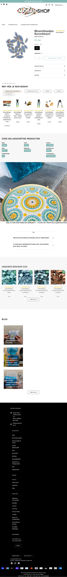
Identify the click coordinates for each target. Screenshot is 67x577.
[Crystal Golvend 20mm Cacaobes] (58, 277)
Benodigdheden (16, 459)
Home (3, 24)
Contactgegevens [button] (15, 408)
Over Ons (14, 508)
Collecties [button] (15, 430)
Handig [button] (14, 475)
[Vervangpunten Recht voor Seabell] (28, 103)
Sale (13, 466)
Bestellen (14, 503)
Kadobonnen (15, 469)
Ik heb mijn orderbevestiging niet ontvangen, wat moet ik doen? (31, 245)
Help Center (15, 482)
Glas (13, 450)
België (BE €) (27, 555)
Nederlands (58, 5)
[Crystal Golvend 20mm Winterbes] (41, 277)
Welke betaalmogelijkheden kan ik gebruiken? (31, 238)
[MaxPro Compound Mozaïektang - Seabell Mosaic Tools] (7, 103)
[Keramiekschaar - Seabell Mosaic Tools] (60, 103)
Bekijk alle (33, 299)
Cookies (14, 514)
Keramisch (15, 453)
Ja (3, 156)
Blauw (4, 145)
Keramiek (27, 150)
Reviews (36, 75)
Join (18, 545)
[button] (60, 30)
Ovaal (26, 145)
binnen (49, 150)
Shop (13, 435)
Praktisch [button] (15, 493)
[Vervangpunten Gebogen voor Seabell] (49, 103)
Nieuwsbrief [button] (15, 534)
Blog (13, 488)
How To (14, 479)
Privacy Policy (16, 511)
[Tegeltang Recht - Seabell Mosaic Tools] (17, 103)
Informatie (37, 70)
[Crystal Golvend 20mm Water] (9, 277)
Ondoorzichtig (51, 156)
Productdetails (39, 66)
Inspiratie (14, 485)
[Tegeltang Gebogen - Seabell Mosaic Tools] (38, 103)
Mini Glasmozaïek (17, 438)
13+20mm (50, 145)
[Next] (61, 103)
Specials (14, 456)
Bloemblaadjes (12, 24)
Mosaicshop (15, 559)
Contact (14, 506)
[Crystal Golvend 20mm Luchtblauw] (25, 277)
